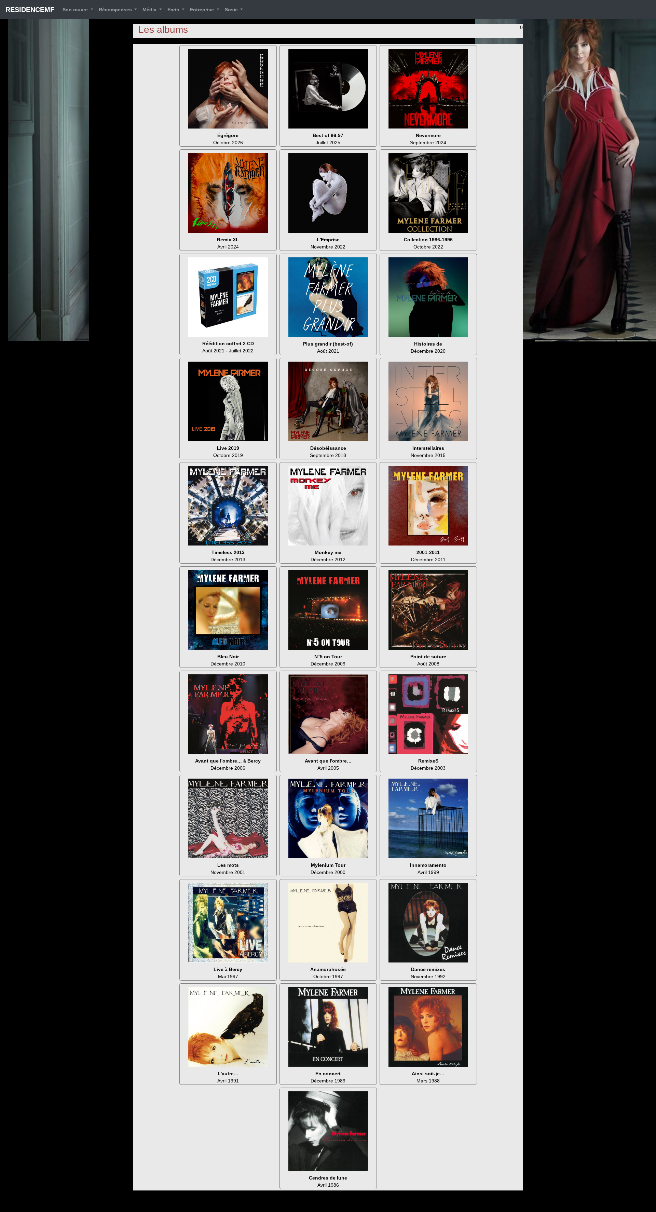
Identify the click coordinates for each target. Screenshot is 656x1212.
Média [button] (150, 9)
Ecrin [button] (174, 9)
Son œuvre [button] (76, 9)
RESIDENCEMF (29, 9)
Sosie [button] (232, 9)
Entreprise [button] (202, 9)
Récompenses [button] (116, 9)
